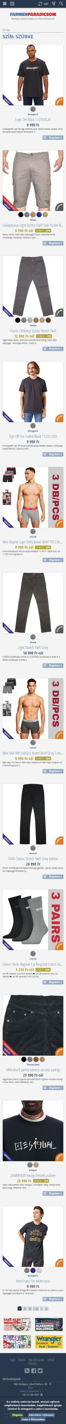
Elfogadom (17, 1415)
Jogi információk (36, 1360)
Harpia (33, 219)
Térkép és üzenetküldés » (30, 1391)
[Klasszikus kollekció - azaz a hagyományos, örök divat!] (49, 1324)
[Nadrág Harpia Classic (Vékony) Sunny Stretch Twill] (33, 286)
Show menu (5, 4)
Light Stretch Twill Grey (33, 647)
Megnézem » (55, 137)
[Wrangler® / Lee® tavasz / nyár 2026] (49, 1341)
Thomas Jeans (33, 1064)
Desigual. (33, 1170)
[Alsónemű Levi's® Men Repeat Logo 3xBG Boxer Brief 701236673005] (33, 497)
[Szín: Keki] (45, 216)
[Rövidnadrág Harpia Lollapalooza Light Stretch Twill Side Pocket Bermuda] (33, 180)
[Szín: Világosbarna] (36, 322)
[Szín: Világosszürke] (30, 322)
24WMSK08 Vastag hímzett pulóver (33, 1175)
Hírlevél (51, 1360)
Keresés (61, 4)
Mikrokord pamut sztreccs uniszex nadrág (33, 1069)
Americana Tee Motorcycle (33, 1281)
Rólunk (21, 1360)
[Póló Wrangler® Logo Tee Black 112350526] (33, 75)
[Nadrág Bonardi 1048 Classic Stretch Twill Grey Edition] (33, 814)
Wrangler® (33, 114)
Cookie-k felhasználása (33, 1419)
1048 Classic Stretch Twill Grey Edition (33, 858)
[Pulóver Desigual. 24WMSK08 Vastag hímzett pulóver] (33, 1130)
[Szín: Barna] (36, 1061)
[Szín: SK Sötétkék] (39, 216)
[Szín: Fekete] (21, 216)
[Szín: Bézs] (42, 322)
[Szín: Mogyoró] (33, 216)
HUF (46, 4)
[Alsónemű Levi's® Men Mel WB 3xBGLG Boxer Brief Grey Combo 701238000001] (33, 708)
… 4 (36, 1308)
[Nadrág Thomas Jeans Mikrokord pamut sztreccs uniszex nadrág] (33, 1025)
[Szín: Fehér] (39, 1272)
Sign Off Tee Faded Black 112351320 (33, 436)
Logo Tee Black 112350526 (33, 119)
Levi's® (33, 536)
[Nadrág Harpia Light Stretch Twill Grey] (33, 602)
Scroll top (12, 4)
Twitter (40, 1370)
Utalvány (32, 1363)
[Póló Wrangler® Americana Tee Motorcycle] (33, 1236)
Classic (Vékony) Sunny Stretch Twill (33, 330)
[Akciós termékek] (17, 1341)
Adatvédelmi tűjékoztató (41, 1415)
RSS (27, 1370)
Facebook (33, 1370)
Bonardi (33, 853)
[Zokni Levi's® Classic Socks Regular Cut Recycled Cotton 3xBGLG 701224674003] (33, 919)
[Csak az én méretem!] (17, 1324)
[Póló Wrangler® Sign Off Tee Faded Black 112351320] (33, 391)
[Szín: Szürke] (33, 111)
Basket (54, 4)
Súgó (12, 1360)
